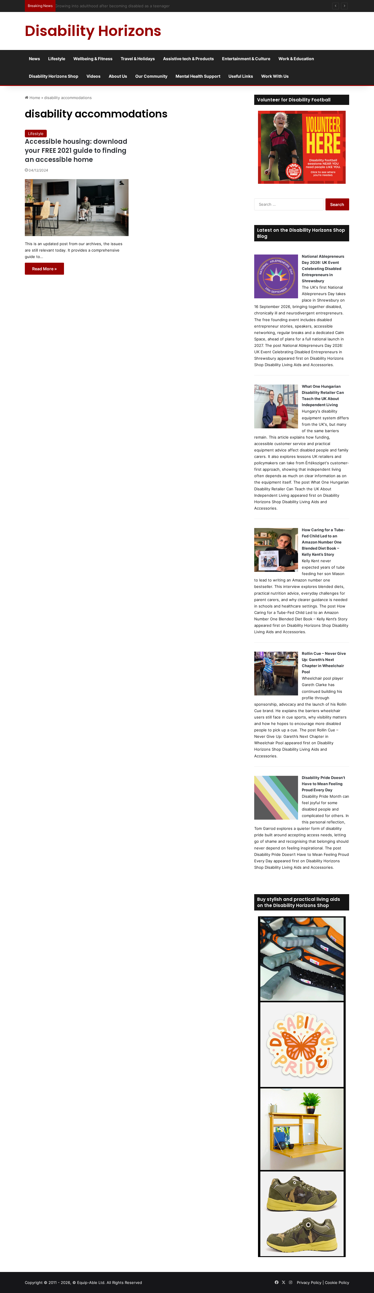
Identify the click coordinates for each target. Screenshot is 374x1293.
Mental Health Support (198, 76)
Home (34, 97)
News (34, 58)
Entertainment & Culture (246, 58)
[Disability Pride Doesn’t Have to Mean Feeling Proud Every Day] (276, 818)
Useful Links (240, 76)
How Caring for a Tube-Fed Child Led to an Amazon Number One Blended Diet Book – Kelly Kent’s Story (323, 542)
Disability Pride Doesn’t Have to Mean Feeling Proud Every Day (323, 783)
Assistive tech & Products (188, 58)
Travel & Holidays (138, 58)
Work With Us (275, 76)
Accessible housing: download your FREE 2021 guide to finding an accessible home (76, 150)
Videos (93, 76)
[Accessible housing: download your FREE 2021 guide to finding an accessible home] (77, 207)
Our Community (151, 76)
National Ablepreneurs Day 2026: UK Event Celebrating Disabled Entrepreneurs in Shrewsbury (323, 268)
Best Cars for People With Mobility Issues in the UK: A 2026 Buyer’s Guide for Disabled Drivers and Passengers (159, 6)
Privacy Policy (309, 1282)
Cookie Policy (337, 1282)
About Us (118, 76)
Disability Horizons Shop (53, 76)
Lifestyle (56, 58)
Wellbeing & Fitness (92, 58)
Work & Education (296, 58)
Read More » (44, 268)
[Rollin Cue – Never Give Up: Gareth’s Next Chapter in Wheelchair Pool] (276, 694)
